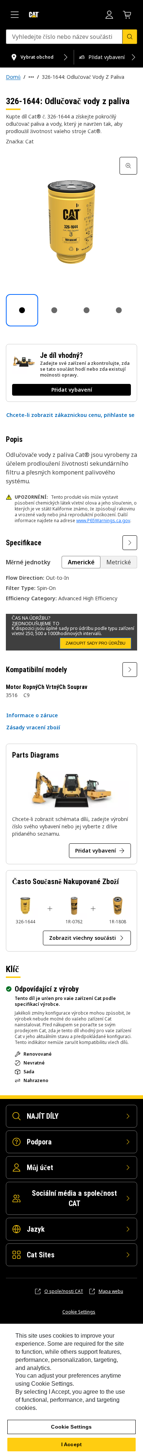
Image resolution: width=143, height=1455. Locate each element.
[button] (70, 415)
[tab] (22, 310)
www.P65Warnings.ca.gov (103, 520)
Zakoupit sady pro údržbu (95, 643)
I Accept (71, 1444)
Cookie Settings (78, 1312)
